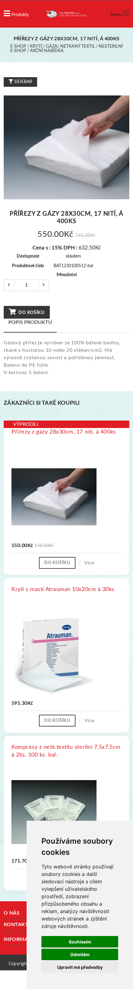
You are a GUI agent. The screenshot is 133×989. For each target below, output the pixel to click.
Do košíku (31, 313)
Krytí (36, 46)
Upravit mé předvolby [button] (80, 967)
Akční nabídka (47, 51)
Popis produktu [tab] (30, 322)
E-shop (18, 46)
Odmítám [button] (80, 954)
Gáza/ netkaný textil (70, 46)
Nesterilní (111, 46)
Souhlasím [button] (80, 941)
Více (89, 562)
